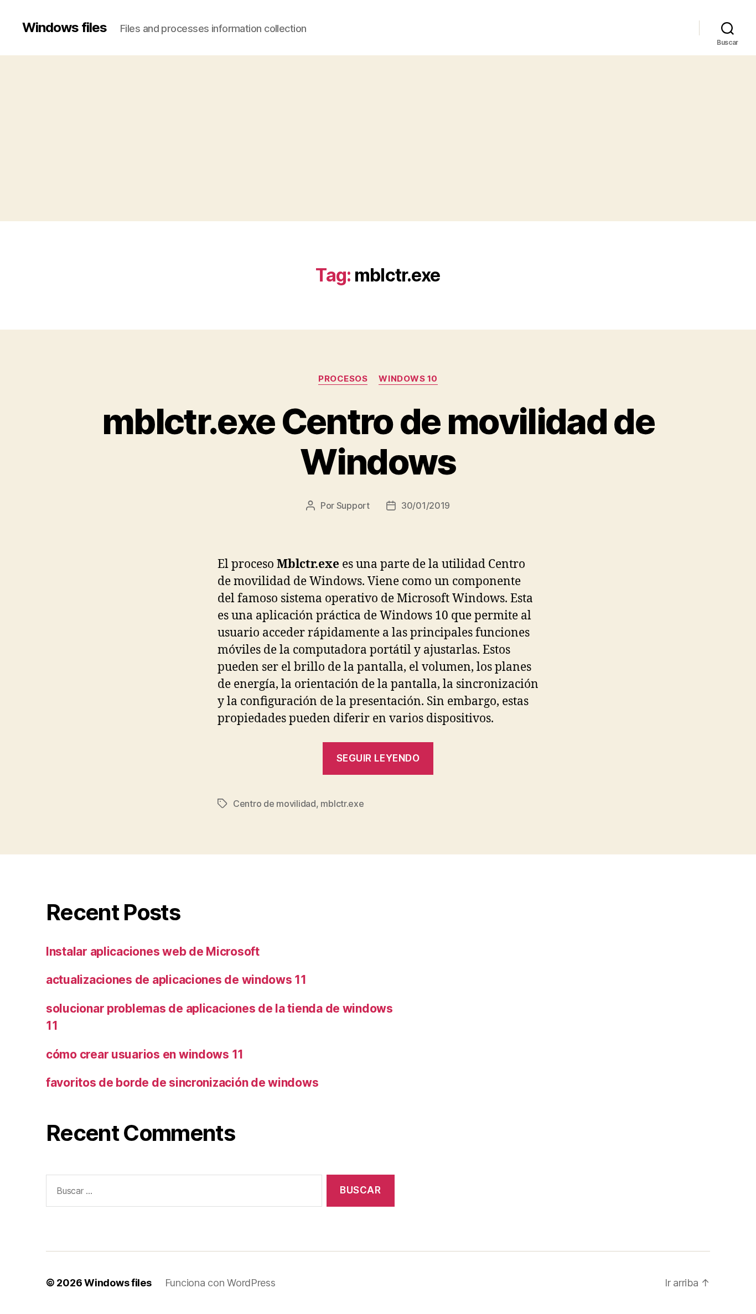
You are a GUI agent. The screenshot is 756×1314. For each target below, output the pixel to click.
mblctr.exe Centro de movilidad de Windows (378, 441)
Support (353, 505)
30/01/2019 (425, 505)
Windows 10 (408, 379)
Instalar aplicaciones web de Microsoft (153, 951)
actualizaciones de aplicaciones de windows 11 (176, 980)
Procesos (342, 379)
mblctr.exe (342, 803)
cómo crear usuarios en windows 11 (145, 1054)
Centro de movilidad (274, 803)
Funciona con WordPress (220, 1283)
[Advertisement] (378, 138)
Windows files (64, 27)
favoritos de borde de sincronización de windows (182, 1082)
